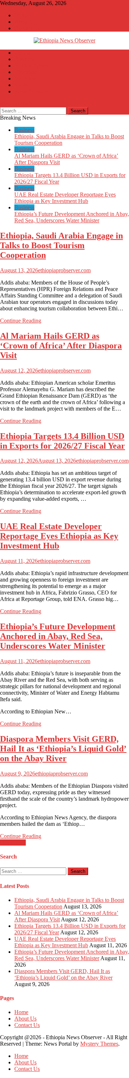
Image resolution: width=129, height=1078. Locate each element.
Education (25, 72)
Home (21, 15)
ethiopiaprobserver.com (64, 270)
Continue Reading (20, 321)
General (23, 53)
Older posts (13, 842)
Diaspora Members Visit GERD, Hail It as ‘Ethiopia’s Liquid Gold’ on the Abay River (63, 748)
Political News (30, 66)
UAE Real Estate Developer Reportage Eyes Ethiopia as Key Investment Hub (65, 197)
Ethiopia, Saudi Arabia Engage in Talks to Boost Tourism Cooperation (61, 245)
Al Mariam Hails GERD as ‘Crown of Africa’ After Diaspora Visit (61, 345)
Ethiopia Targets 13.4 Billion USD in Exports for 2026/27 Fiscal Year (62, 440)
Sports (21, 85)
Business (24, 59)
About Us (25, 22)
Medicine (24, 78)
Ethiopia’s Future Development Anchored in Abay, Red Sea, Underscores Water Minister (71, 217)
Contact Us (27, 28)
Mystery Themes (99, 1044)
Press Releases (30, 91)
